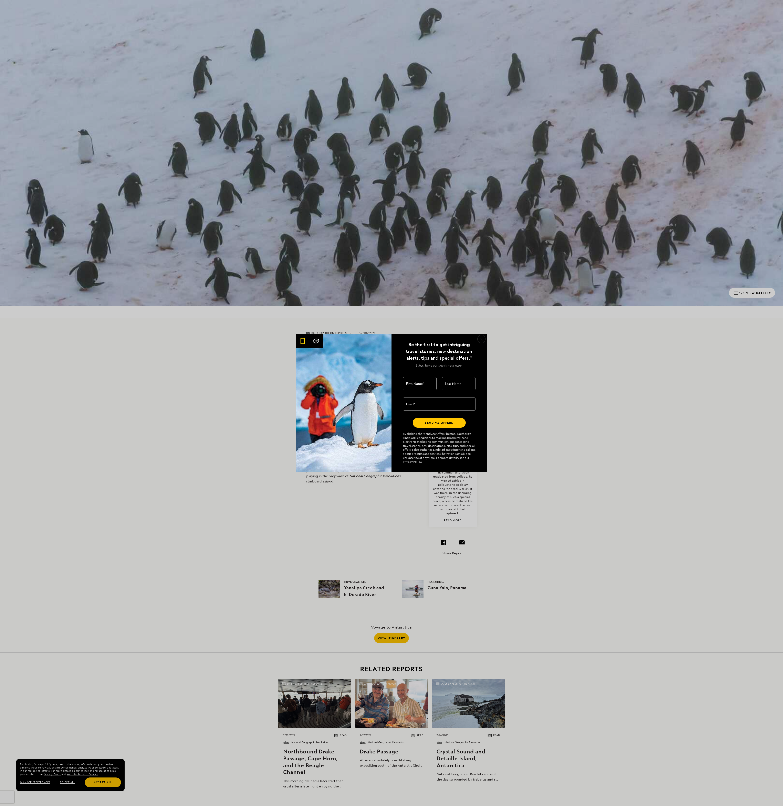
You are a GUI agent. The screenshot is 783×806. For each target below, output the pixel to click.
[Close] (481, 339)
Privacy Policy (412, 462)
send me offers (439, 423)
